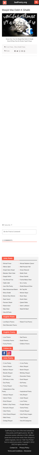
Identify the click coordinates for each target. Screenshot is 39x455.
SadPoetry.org (20, 2)
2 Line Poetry (9, 47)
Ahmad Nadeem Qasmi (27, 263)
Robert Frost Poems (26, 322)
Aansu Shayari (7, 366)
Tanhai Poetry (24, 407)
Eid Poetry (23, 382)
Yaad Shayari (24, 417)
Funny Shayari (7, 386)
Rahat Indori (7, 305)
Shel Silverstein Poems (10, 325)
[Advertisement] (19, 137)
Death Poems (24, 340)
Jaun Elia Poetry (8, 286)
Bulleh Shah (23, 273)
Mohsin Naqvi (24, 292)
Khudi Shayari (7, 401)
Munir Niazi (23, 296)
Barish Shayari (24, 369)
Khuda (7, 51)
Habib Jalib (6, 283)
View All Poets (7, 312)
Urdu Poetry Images (26, 414)
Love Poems (7, 337)
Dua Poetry (6, 382)
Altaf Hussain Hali (25, 266)
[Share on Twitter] (18, 51)
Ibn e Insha (23, 283)
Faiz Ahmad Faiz (8, 279)
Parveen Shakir (7, 302)
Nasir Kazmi (6, 299)
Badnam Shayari (8, 369)
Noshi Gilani (23, 299)
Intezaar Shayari (8, 394)
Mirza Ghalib (7, 292)
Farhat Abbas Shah (26, 279)
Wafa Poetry (6, 417)
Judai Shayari (24, 398)
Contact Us (13, 447)
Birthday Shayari (25, 373)
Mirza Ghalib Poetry (19, 47)
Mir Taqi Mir (23, 289)
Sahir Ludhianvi (24, 305)
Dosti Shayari (24, 379)
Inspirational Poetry (26, 391)
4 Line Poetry (24, 363)
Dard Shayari (7, 376)
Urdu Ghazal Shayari (9, 414)
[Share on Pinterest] (22, 51)
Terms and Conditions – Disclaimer (19, 451)
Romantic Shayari (8, 407)
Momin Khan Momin (9, 296)
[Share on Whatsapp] (20, 51)
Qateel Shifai (24, 302)
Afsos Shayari (24, 366)
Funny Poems (7, 343)
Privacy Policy (24, 447)
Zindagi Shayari (7, 420)
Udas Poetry (7, 411)
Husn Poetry (23, 386)
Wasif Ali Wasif (24, 309)
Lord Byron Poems (8, 322)
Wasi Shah (6, 309)
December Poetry (25, 376)
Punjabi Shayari (24, 404)
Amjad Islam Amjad (9, 270)
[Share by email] (24, 51)
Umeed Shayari (24, 411)
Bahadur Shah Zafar (9, 273)
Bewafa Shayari (7, 373)
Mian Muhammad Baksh (10, 289)
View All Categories (25, 420)
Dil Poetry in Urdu (8, 379)
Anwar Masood (24, 270)
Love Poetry (23, 401)
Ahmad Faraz (7, 263)
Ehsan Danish (24, 276)
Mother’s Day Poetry (9, 404)
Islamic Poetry (7, 398)
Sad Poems (23, 337)
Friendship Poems (8, 340)
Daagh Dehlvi (7, 276)
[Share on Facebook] (15, 51)
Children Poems (25, 343)
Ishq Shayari (23, 394)
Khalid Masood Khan (26, 286)
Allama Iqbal (7, 266)
